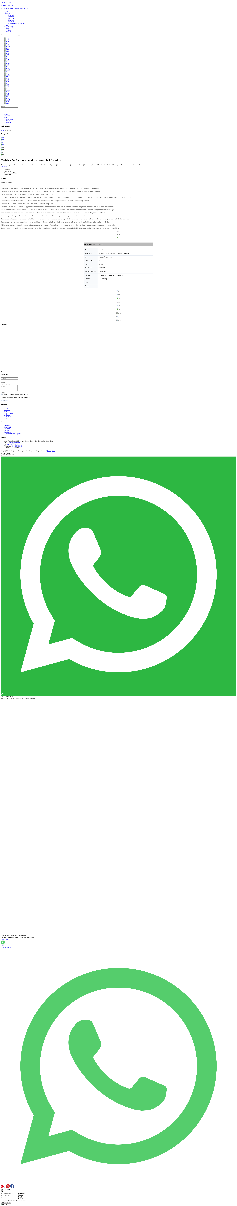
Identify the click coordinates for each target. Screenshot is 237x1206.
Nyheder (7, 28)
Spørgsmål (4, 166)
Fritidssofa (11, 21)
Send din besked (5, 1202)
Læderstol (11, 18)
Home (6, 114)
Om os (6, 25)
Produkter (7, 13)
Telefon (20, 1195)
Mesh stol (11, 15)
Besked (20, 1199)
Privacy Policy (51, 451)
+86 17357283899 (16, 446)
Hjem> (3, 130)
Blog (9, 30)
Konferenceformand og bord (16, 23)
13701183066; (5, 939)
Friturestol (11, 20)
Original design (8, 26)
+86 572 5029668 (12, 444)
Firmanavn (21, 1193)
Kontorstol (11, 16)
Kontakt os (7, 31)
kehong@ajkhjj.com (14, 442)
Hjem (6, 11)
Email (20, 1197)
